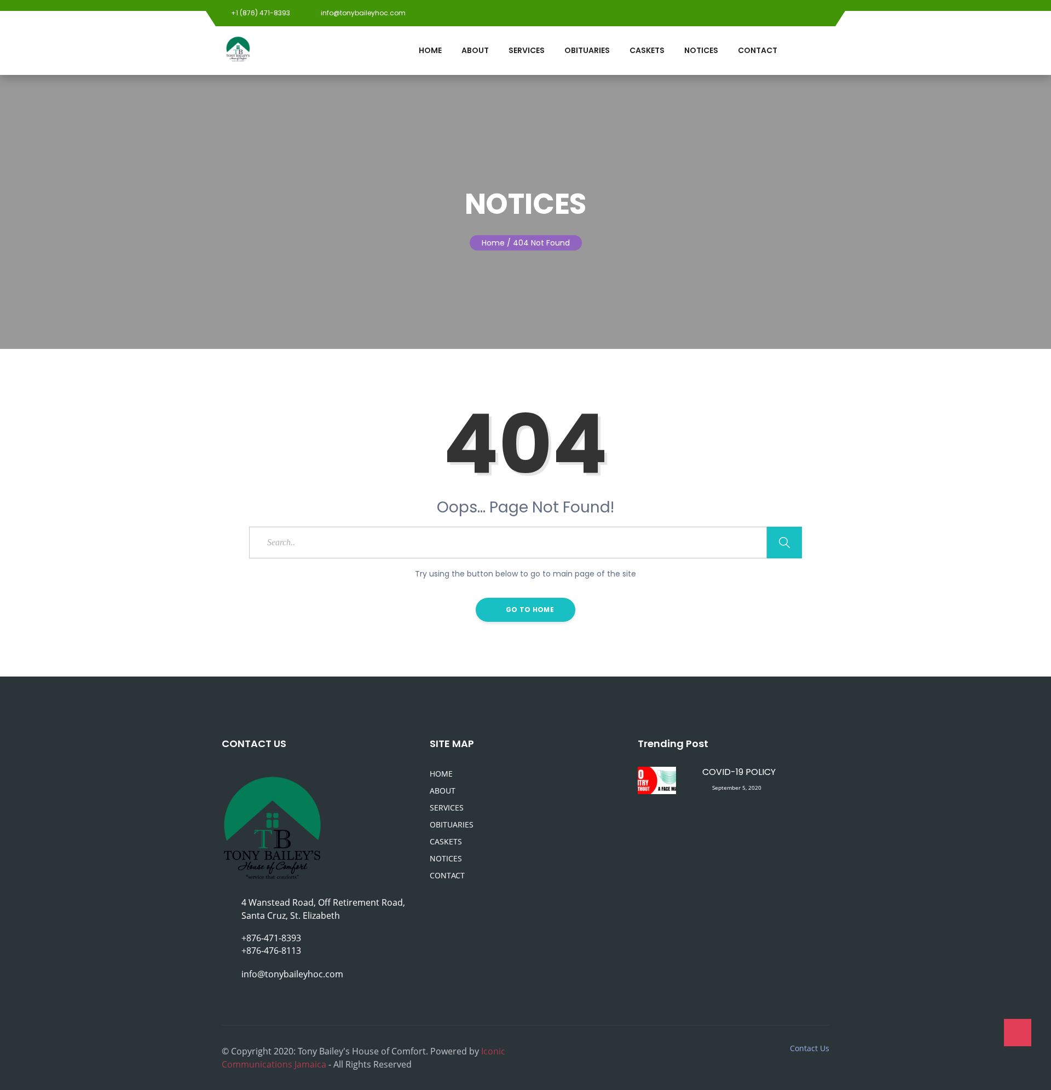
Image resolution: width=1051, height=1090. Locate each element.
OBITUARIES (587, 50)
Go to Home (529, 609)
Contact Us (809, 1048)
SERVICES (527, 50)
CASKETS (647, 50)
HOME (430, 50)
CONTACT (757, 50)
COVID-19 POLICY (739, 772)
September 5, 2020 (736, 787)
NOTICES (701, 50)
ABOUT (475, 50)
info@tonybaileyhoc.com (362, 13)
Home (493, 242)
